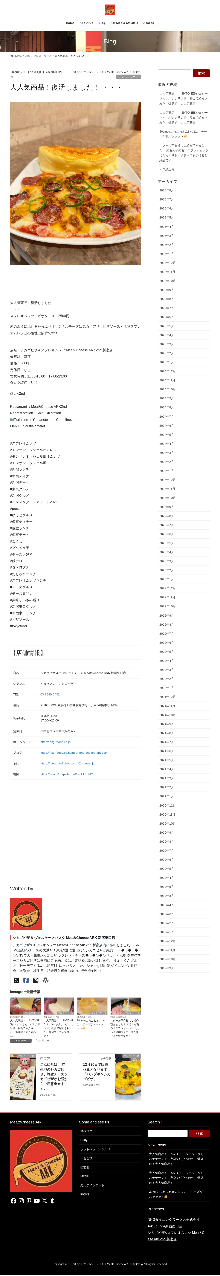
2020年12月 (167, 805)
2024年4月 (166, 443)
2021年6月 (166, 751)
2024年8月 (166, 407)
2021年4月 (166, 769)
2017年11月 (167, 950)
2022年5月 (166, 651)
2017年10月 (167, 959)
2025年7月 (166, 308)
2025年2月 (166, 353)
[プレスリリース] (23, 1069)
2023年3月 (166, 561)
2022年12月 (167, 588)
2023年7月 (166, 525)
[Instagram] (36, 980)
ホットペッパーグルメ (95, 1149)
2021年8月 (166, 733)
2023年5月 (166, 543)
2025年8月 (166, 299)
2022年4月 (166, 660)
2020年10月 (167, 823)
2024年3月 (166, 452)
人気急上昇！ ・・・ (173, 169)
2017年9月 (166, 968)
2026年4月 (166, 226)
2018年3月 (166, 914)
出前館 (84, 1167)
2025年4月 (166, 335)
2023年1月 (166, 579)
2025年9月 (166, 290)
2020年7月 (166, 850)
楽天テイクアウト (92, 1185)
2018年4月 (166, 905)
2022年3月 (166, 669)
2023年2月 (166, 570)
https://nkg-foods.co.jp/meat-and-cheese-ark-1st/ (73, 752)
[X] (16, 980)
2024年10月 (167, 389)
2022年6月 (166, 642)
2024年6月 (166, 425)
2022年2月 (166, 678)
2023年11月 (167, 489)
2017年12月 (167, 941)
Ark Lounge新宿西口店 (165, 1226)
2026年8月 (166, 190)
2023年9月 (166, 507)
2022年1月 (166, 687)
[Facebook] (26, 980)
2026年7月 (166, 199)
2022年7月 (166, 633)
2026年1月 (166, 253)
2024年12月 (167, 371)
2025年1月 (166, 362)
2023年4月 (166, 552)
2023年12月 (167, 479)
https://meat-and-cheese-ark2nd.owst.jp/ (67, 763)
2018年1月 (166, 932)
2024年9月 (166, 398)
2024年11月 (167, 380)
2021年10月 (167, 715)
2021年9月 (166, 724)
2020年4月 (166, 877)
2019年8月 (166, 895)
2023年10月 (167, 498)
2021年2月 (166, 787)
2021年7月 (166, 742)
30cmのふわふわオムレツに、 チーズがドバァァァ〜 (92, 1024)
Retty (83, 1140)
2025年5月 (166, 326)
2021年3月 (166, 778)
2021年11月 (167, 706)
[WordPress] (45, 980)
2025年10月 (167, 281)
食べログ (86, 1131)
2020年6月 (166, 859)
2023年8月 (166, 516)
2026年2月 (166, 244)
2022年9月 (166, 615)
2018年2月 (166, 923)
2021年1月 (166, 796)
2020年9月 (166, 832)
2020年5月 (166, 868)
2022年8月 (166, 624)
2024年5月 (166, 434)
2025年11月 (167, 272)
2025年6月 (166, 317)
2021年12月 (167, 696)
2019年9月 (166, 886)
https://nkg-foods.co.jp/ (55, 742)
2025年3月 (166, 344)
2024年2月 (166, 461)
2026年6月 (166, 208)
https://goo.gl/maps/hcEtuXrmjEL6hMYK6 (68, 774)
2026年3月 (166, 235)
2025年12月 (167, 262)
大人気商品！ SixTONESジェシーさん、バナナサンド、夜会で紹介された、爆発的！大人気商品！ (25, 1028)
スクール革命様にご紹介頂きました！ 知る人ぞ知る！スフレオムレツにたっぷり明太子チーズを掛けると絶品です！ (124, 1028)
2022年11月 (167, 597)
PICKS (84, 1194)
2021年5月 (166, 760)
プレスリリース (128, 76)
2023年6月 (166, 534)
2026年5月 (166, 217)
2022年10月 (167, 606)
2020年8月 (166, 841)
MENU (84, 1176)
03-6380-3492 (50, 694)
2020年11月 (167, 814)
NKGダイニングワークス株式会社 (174, 1219)
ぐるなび (86, 1158)
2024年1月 (166, 470)
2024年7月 (166, 416)
